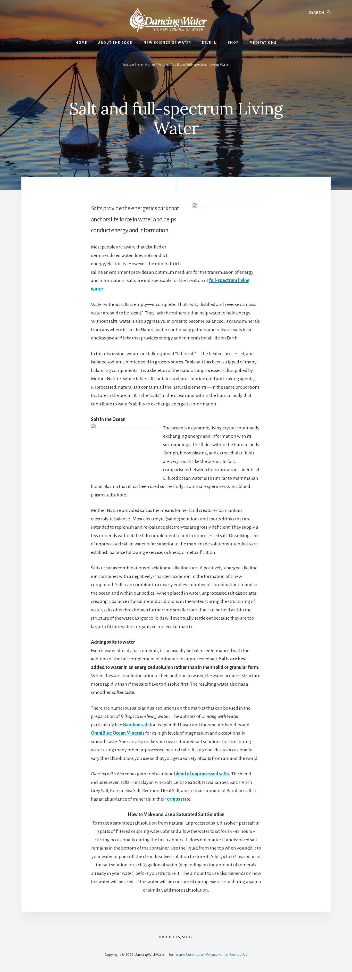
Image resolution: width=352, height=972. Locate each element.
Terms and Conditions (185, 954)
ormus (173, 799)
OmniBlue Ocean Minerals (118, 733)
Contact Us (238, 954)
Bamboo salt (136, 724)
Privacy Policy (217, 954)
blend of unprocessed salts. (202, 773)
